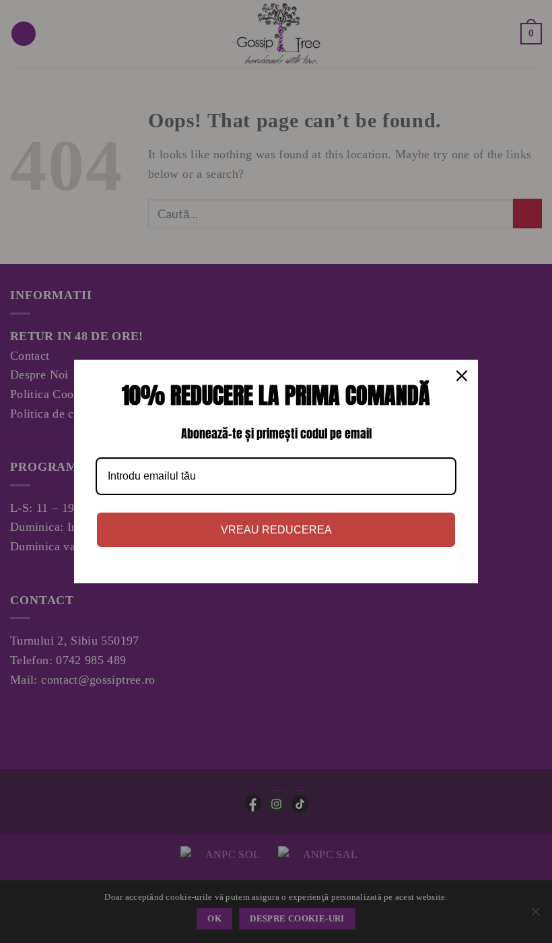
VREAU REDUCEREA (276, 529)
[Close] (462, 376)
